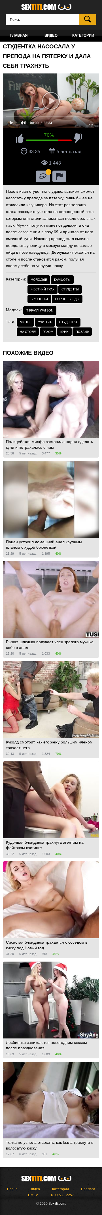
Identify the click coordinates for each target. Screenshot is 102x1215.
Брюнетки (39, 299)
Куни (64, 331)
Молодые (39, 279)
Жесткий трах (42, 289)
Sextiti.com (51, 7)
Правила (88, 1189)
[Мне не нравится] (78, 139)
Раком (48, 331)
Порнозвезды (67, 299)
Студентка (68, 322)
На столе (28, 331)
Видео (35, 1189)
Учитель (45, 322)
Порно (12, 1189)
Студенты (70, 289)
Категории (60, 1189)
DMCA (33, 1195)
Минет (25, 322)
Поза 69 (82, 331)
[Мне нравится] (20, 139)
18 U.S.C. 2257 (62, 1195)
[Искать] (87, 19)
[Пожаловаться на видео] (59, 176)
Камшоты (62, 279)
